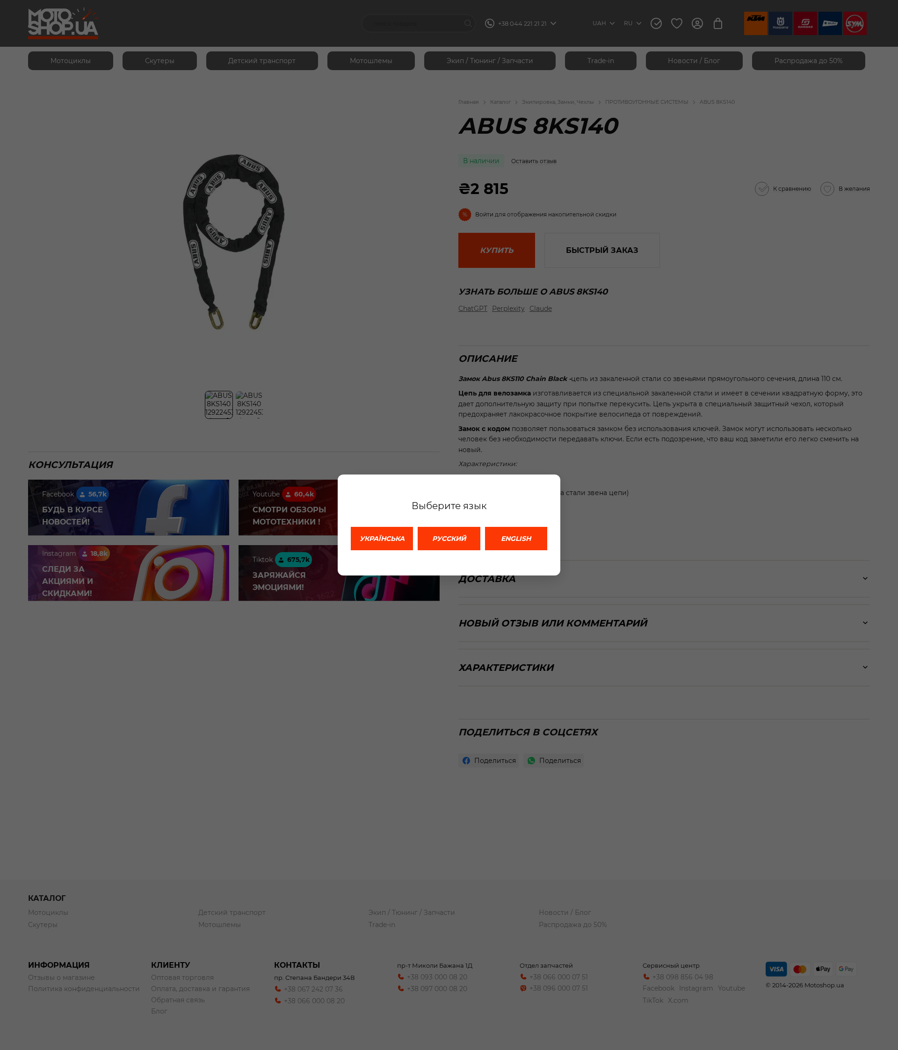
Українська (382, 538)
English (516, 538)
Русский (449, 538)
